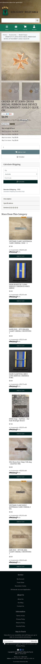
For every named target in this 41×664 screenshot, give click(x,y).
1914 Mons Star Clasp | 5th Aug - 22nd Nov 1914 (20, 463)
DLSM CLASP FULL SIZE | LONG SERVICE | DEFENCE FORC (19, 376)
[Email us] (18, 650)
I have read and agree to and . (21, 645)
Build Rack (5, 124)
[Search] (37, 20)
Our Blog (20, 602)
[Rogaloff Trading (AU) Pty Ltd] (20, 11)
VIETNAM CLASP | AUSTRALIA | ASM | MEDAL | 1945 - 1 (20, 242)
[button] (20, 157)
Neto (27, 661)
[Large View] (10, 91)
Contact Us (20, 606)
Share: (4, 114)
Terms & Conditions (28, 644)
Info (30, 120)
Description (7, 199)
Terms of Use (20, 615)
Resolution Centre (20, 586)
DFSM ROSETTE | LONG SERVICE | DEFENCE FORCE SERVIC (19, 286)
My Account (20, 579)
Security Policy (20, 626)
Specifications (8, 203)
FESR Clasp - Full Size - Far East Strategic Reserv (19, 420)
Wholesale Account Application (20, 589)
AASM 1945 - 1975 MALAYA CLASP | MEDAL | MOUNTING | (20, 331)
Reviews (6, 207)
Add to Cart (21, 152)
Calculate (21, 182)
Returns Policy (20, 623)
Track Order (20, 582)
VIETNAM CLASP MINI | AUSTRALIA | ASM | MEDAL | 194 (20, 507)
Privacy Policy (20, 619)
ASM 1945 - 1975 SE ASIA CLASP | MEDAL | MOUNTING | (20, 552)
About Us (20, 599)
